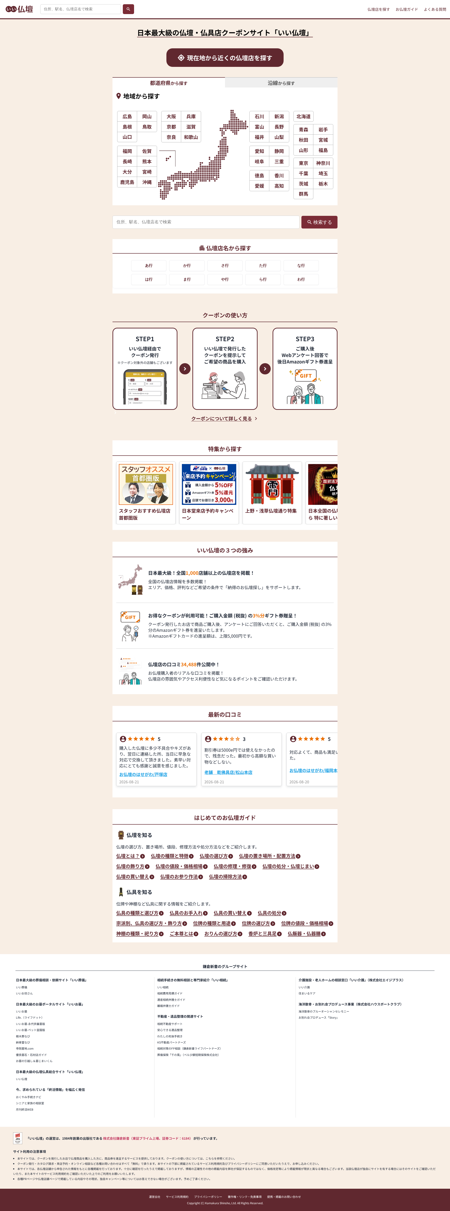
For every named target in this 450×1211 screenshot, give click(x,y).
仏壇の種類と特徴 (169, 856)
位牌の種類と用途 (212, 923)
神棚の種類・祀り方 (137, 934)
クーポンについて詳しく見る (221, 418)
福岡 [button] (127, 151)
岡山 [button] (147, 116)
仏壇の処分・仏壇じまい (288, 866)
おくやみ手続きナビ (28, 1097)
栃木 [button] (323, 183)
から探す (169, 82)
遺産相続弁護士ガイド (171, 1000)
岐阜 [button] (259, 161)
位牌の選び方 (256, 923)
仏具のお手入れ (186, 913)
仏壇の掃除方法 (225, 877)
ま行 (187, 279)
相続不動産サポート (170, 1024)
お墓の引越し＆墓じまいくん (34, 1061)
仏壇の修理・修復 (232, 866)
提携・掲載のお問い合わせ (284, 1197)
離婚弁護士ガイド (168, 1006)
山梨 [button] (279, 136)
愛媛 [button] (259, 185)
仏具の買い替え (230, 913)
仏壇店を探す (379, 9)
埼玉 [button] (323, 173)
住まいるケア (307, 993)
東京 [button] (303, 163)
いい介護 (304, 987)
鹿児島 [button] (127, 182)
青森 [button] (303, 129)
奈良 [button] (171, 136)
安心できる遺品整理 (170, 1030)
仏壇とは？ (128, 856)
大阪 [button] (171, 116)
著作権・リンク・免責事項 (245, 1197)
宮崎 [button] (147, 171)
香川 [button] (279, 175)
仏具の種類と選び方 (137, 913)
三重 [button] (279, 161)
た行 (263, 265)
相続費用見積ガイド (170, 993)
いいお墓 (21, 1011)
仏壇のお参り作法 (179, 877)
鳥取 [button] (147, 126)
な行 (301, 265)
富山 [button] (259, 126)
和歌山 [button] (191, 136)
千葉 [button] (303, 173)
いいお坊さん (24, 993)
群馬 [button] (303, 193)
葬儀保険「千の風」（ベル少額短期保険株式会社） (189, 1055)
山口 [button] (127, 136)
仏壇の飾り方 (130, 866)
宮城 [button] (323, 139)
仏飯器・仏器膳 (304, 934)
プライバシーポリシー (208, 1197)
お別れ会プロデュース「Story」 (319, 1017)
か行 (187, 265)
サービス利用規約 (177, 1197)
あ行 (149, 265)
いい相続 (163, 987)
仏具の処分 (269, 913)
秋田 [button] (303, 139)
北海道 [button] (303, 116)
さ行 (225, 265)
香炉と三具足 (262, 934)
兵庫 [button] (191, 116)
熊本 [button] (147, 161)
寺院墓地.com (25, 1048)
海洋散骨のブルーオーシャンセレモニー (324, 1011)
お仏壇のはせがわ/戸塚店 (143, 774)
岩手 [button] (323, 129)
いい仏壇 (21, 1079)
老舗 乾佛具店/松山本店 (228, 772)
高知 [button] (279, 185)
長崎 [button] (127, 161)
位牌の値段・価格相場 (304, 923)
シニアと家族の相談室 (30, 1103)
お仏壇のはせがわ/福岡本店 (315, 770)
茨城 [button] (303, 183)
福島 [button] (323, 150)
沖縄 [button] (147, 182)
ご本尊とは (181, 934)
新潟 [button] (279, 116)
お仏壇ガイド (407, 9)
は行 (149, 279)
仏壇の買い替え (132, 877)
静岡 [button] (279, 151)
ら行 (263, 279)
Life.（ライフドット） (30, 1017)
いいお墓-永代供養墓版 (30, 1024)
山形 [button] (303, 150)
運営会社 (154, 1197)
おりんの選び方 (220, 934)
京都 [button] (171, 126)
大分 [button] (127, 171)
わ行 (301, 279)
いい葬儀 (21, 987)
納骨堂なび (23, 1042)
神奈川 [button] (323, 163)
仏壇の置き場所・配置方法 (267, 856)
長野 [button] (279, 126)
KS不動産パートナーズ (171, 1042)
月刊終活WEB (24, 1109)
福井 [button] (259, 136)
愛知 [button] (259, 151)
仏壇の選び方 (214, 856)
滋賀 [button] (191, 126)
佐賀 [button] (147, 151)
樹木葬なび (23, 1036)
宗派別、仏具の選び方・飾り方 (149, 923)
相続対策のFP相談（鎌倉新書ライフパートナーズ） (189, 1048)
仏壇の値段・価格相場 (179, 866)
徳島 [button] (259, 175)
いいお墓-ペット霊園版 (30, 1030)
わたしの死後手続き (170, 1036)
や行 (225, 279)
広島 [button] (127, 116)
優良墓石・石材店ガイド (31, 1055)
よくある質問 (435, 9)
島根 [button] (127, 126)
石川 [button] (259, 116)
